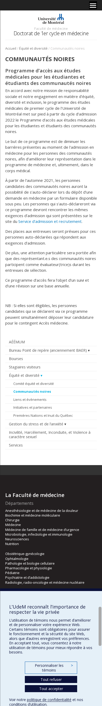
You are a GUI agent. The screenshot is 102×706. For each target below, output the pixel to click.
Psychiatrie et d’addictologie (27, 577)
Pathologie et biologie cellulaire (30, 563)
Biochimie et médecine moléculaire (32, 515)
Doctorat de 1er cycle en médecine (51, 33)
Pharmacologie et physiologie (28, 568)
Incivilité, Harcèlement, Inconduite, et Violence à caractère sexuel (49, 434)
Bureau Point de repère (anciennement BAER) (48, 350)
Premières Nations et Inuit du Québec (43, 415)
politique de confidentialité (49, 699)
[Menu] (93, 5)
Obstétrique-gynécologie (24, 553)
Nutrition (12, 543)
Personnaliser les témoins (54, 668)
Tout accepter (51, 688)
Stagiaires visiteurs (25, 366)
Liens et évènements (30, 399)
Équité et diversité (33, 48)
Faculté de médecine (51, 28)
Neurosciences (17, 539)
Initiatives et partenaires (32, 407)
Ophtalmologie (17, 558)
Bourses (16, 358)
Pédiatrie (12, 572)
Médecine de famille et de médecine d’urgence (42, 529)
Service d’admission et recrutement (50, 221)
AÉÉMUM (17, 341)
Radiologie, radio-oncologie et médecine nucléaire (44, 582)
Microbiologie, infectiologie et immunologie (38, 534)
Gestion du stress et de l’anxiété (36, 423)
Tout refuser (51, 679)
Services (16, 445)
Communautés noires (32, 391)
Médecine (13, 524)
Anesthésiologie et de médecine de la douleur (41, 510)
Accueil (10, 48)
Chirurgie (12, 520)
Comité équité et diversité (33, 383)
